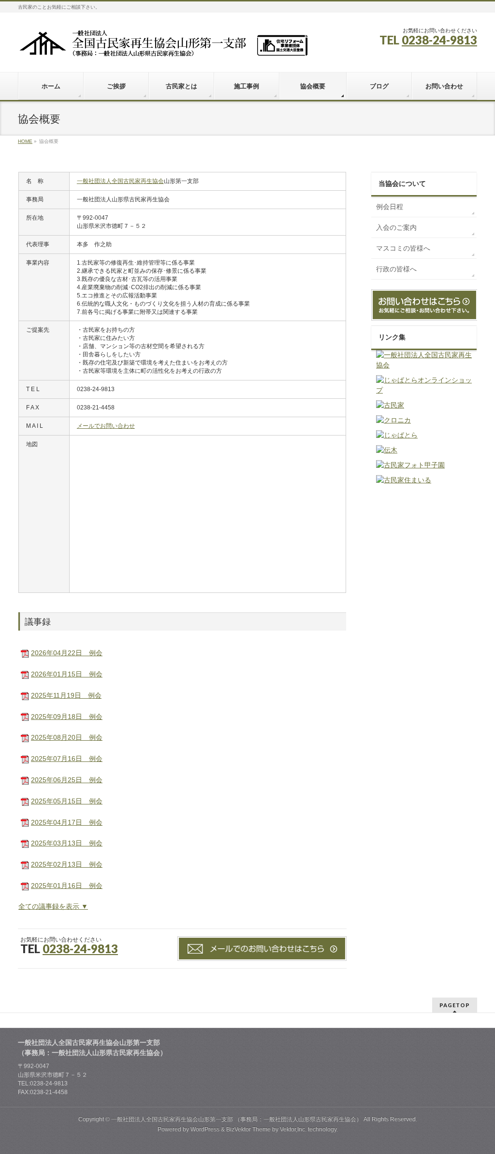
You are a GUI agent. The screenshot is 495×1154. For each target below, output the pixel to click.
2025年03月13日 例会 (66, 843)
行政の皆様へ (396, 269)
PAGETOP (454, 1005)
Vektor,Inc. (293, 1129)
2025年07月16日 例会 (66, 758)
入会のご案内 (396, 227)
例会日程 (389, 207)
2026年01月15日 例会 (66, 674)
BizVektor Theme (248, 1129)
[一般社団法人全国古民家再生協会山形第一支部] (163, 46)
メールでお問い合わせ (106, 425)
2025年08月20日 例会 (66, 737)
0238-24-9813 (439, 40)
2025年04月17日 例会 (66, 822)
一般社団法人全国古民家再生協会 (120, 181)
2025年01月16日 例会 (66, 885)
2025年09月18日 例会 (66, 716)
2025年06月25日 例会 (66, 780)
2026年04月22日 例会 (66, 653)
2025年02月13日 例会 (66, 864)
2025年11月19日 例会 (66, 695)
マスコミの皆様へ (403, 248)
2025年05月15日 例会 (66, 801)
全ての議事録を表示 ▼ (53, 906)
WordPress (204, 1129)
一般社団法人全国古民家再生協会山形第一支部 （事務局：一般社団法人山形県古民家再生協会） (236, 1119)
